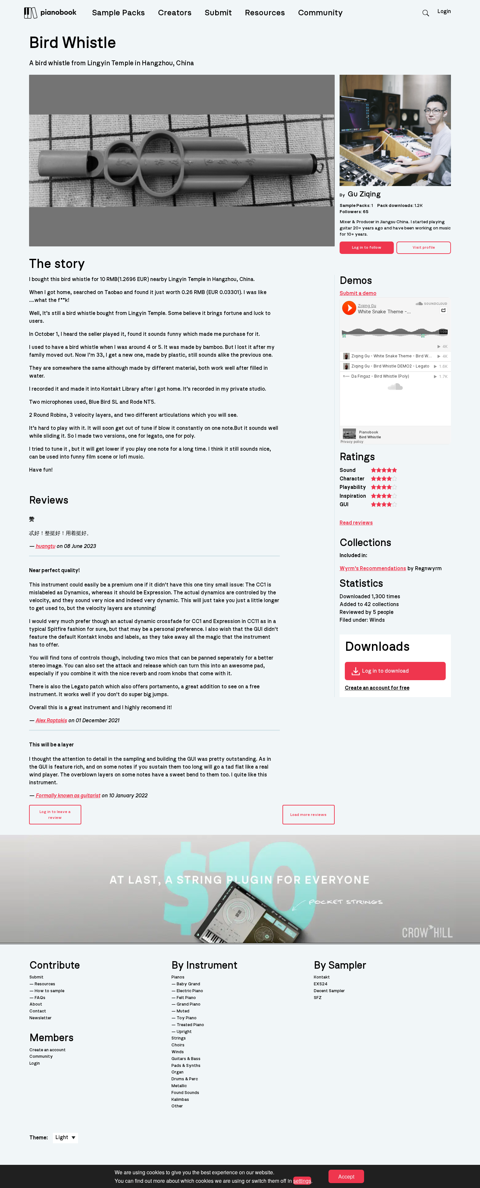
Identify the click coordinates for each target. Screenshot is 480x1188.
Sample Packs (118, 13)
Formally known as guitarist (68, 795)
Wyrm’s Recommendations (373, 568)
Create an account (47, 1050)
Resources (265, 13)
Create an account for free (377, 688)
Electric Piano (190, 991)
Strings (178, 1038)
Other (177, 1106)
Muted (183, 1011)
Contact (37, 1011)
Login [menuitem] (444, 11)
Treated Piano (190, 1025)
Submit (218, 13)
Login (34, 1063)
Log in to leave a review (55, 815)
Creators (175, 13)
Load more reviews (308, 815)
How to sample (49, 991)
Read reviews (356, 522)
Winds (177, 1052)
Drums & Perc (184, 1079)
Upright (184, 1032)
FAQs (40, 998)
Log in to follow (366, 247)
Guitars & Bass (185, 1059)
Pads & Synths (185, 1066)
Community (320, 13)
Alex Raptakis (51, 720)
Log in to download (385, 671)
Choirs (177, 1045)
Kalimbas (180, 1100)
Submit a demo (358, 293)
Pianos (177, 977)
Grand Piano (188, 1004)
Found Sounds (185, 1093)
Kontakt (322, 977)
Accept (346, 1176)
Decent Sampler (329, 991)
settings (302, 1180)
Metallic (179, 1086)
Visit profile (423, 247)
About (35, 1004)
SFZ (318, 998)
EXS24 (321, 984)
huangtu (45, 546)
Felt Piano (186, 998)
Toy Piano (187, 1018)
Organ (177, 1072)
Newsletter (40, 1018)
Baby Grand (188, 984)
